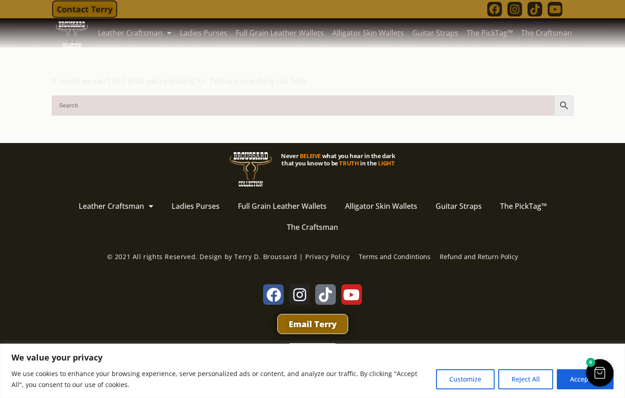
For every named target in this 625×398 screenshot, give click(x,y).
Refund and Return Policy (479, 256)
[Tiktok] (535, 9)
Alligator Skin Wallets (368, 33)
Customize (465, 379)
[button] (600, 373)
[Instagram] (514, 9)
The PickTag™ (490, 33)
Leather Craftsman (130, 33)
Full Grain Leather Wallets (280, 33)
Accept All (585, 379)
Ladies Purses (203, 33)
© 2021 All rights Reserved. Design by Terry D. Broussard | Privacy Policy (228, 256)
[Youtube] (555, 9)
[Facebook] (494, 9)
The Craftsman (546, 33)
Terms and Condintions (395, 256)
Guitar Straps (435, 33)
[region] (312, 371)
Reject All (526, 379)
